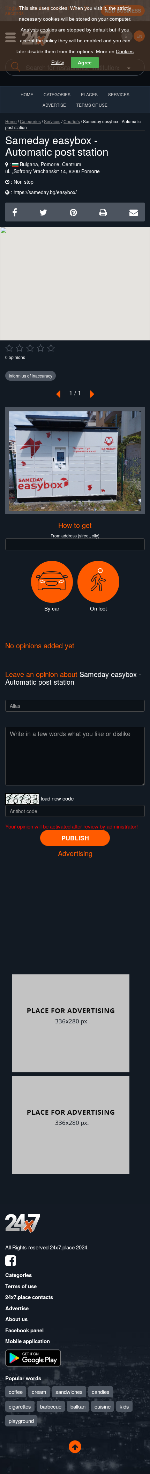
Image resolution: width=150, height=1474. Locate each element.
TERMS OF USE (91, 105)
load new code (57, 798)
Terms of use (21, 1286)
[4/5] (40, 348)
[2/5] (19, 348)
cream (39, 1391)
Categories (30, 121)
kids (124, 1406)
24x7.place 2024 (68, 1247)
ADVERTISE (54, 105)
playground (21, 1420)
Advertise (17, 1308)
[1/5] (9, 348)
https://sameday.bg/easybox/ (45, 192)
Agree (85, 62)
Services (118, 94)
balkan (77, 1406)
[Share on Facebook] (14, 212)
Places (89, 94)
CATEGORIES (57, 94)
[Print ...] (103, 212)
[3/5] (30, 348)
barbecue (50, 1406)
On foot (98, 608)
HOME (27, 94)
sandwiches (69, 1391)
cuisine (103, 1406)
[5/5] (51, 348)
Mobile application (27, 1341)
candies (101, 1391)
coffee (16, 1391)
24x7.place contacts (29, 1297)
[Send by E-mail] (133, 212)
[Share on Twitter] (43, 212)
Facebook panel (24, 1330)
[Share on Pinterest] (73, 212)
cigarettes (20, 1406)
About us (16, 1319)
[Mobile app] (33, 1357)
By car (51, 608)
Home (11, 121)
